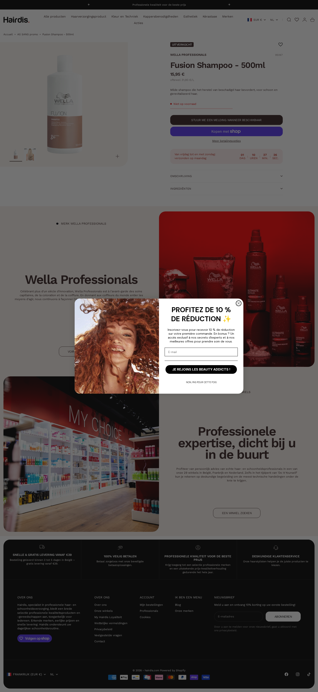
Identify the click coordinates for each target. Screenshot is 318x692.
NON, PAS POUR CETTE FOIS (201, 382)
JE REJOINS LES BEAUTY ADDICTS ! (201, 369)
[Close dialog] (238, 303)
